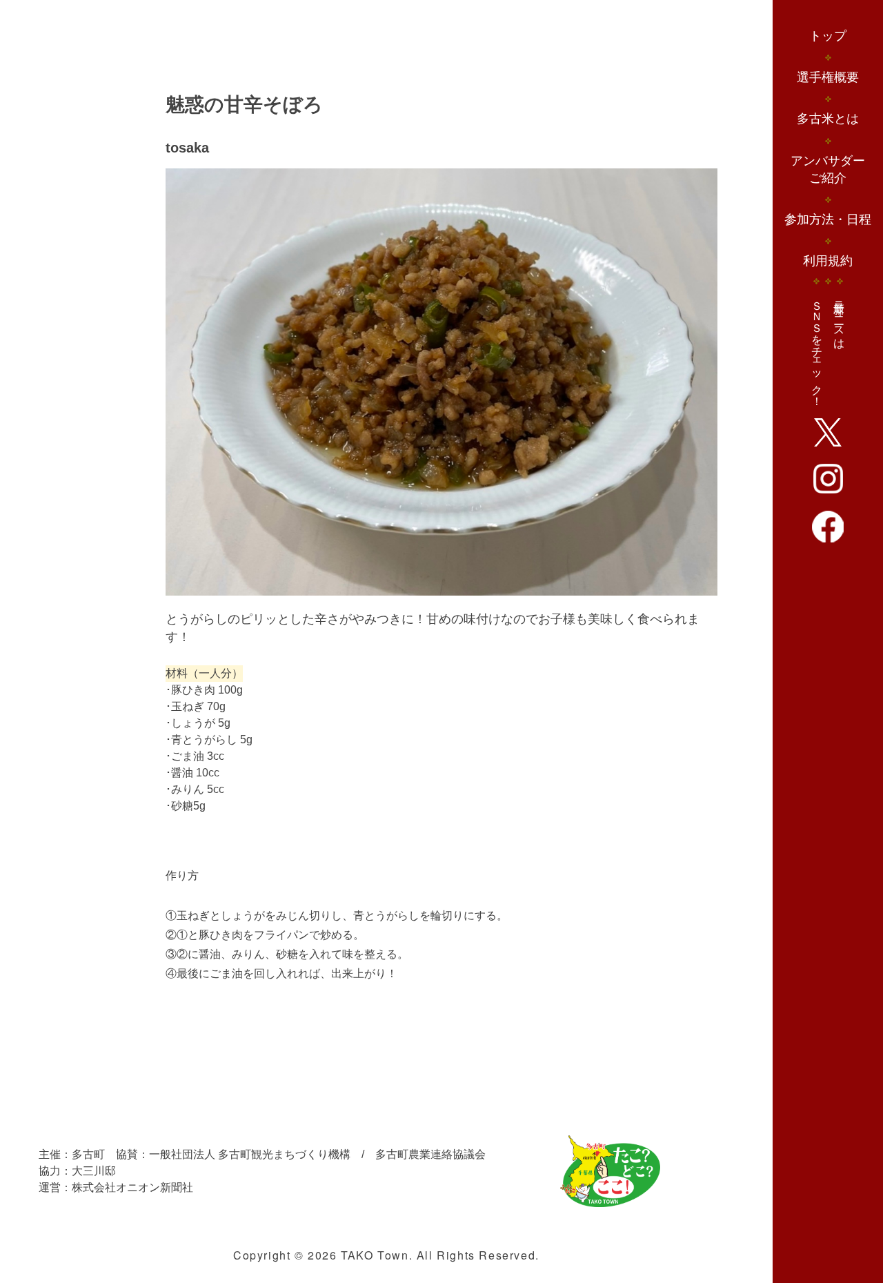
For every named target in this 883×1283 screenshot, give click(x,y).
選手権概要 (828, 77)
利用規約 (828, 261)
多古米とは (828, 119)
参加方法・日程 (827, 219)
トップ (827, 36)
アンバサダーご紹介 (828, 169)
